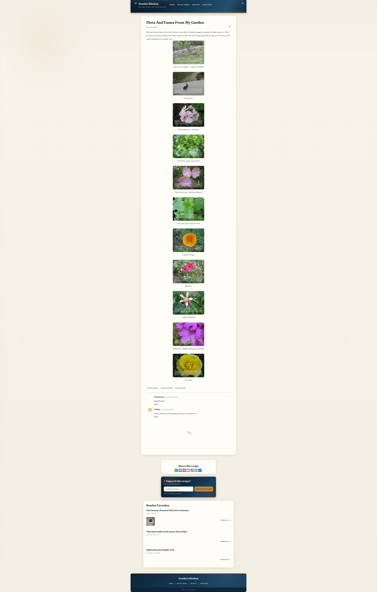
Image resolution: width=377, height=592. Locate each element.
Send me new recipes (204, 489)
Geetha (157, 409)
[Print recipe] (196, 470)
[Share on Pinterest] (184, 470)
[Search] (243, 3)
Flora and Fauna (180, 388)
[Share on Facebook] (180, 470)
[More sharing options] (199, 470)
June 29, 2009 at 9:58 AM (171, 397)
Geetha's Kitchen (148, 3)
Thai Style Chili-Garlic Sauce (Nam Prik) (166, 531)
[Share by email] (188, 470)
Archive (196, 5)
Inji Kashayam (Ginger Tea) (160, 549)
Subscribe (207, 5)
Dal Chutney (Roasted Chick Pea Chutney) (167, 510)
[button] (229, 26)
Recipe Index (183, 5)
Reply (156, 404)
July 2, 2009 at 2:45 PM (167, 409)
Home (172, 5)
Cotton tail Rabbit (166, 388)
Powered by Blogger (189, 589)
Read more (226, 520)
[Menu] (136, 3)
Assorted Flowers (152, 388)
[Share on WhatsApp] (176, 470)
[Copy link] (192, 470)
